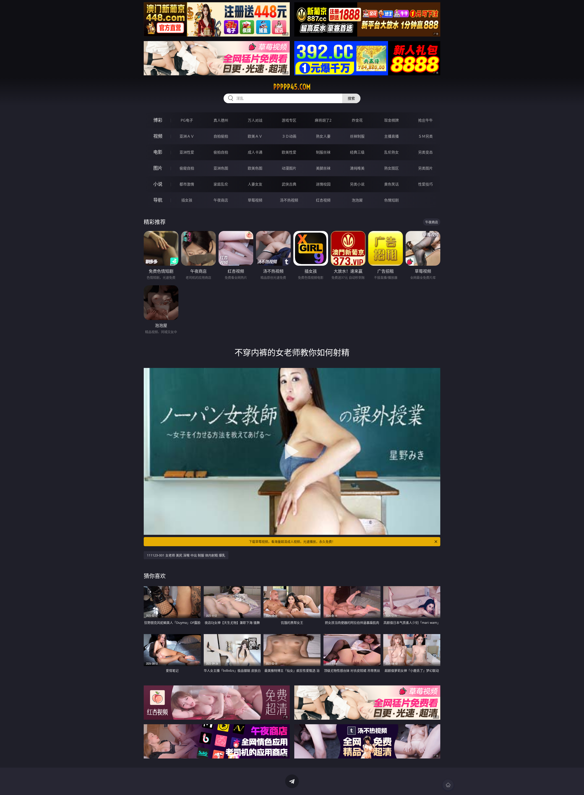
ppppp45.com (292, 86)
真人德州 (221, 120)
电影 (157, 152)
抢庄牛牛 (425, 120)
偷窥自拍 (187, 168)
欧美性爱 (289, 152)
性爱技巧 (425, 184)
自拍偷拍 (221, 136)
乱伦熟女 (391, 152)
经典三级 (357, 152)
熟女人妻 (323, 136)
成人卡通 (255, 152)
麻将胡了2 (323, 120)
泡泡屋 (357, 200)
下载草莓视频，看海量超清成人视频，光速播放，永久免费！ (292, 541)
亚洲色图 (221, 168)
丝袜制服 (357, 136)
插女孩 (186, 200)
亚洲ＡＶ (187, 136)
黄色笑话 (391, 184)
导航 (157, 200)
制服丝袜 (323, 152)
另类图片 (425, 168)
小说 (157, 184)
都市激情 (187, 184)
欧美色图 (255, 168)
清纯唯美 (357, 168)
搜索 (351, 98)
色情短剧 (391, 200)
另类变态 (425, 152)
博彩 (157, 120)
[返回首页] (448, 784)
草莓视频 (255, 200)
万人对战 (255, 120)
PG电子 (187, 120)
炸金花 (357, 120)
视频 (157, 136)
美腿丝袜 (323, 168)
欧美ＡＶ (255, 136)
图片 (157, 168)
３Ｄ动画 (289, 136)
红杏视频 (323, 200)
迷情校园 (323, 184)
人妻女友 (255, 184)
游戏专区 (289, 120)
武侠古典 (289, 184)
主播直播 (391, 136)
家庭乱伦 (221, 184)
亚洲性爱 (187, 152)
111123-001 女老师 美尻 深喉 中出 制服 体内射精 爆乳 (186, 555)
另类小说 (357, 184)
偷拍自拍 (221, 152)
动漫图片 (289, 168)
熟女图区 (391, 168)
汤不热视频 (289, 200)
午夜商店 (221, 200)
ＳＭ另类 (425, 136)
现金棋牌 (391, 120)
